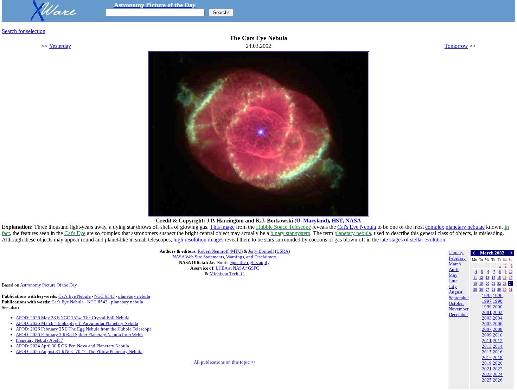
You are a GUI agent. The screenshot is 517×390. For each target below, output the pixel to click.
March (455, 263)
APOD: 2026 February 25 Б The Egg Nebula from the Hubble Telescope (84, 329)
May (453, 275)
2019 (487, 363)
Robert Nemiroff (213, 251)
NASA (353, 221)
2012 (498, 340)
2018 (498, 357)
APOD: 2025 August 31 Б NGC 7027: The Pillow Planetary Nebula (79, 351)
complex (434, 227)
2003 (487, 318)
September (459, 297)
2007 (487, 329)
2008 (498, 329)
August (455, 292)
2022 (498, 368)
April (454, 269)
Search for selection (23, 31)
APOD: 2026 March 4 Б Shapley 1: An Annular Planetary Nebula (77, 323)
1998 (498, 301)
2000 (498, 306)
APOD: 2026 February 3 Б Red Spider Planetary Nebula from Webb (79, 334)
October (456, 303)
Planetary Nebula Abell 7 (39, 340)
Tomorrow (456, 46)
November (458, 309)
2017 (487, 357)
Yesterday (60, 46)
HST (337, 221)
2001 (487, 312)
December (458, 314)
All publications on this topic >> (225, 362)
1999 (487, 306)
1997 (487, 301)
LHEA (221, 268)
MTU (236, 251)
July (453, 286)
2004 (498, 318)
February (457, 258)
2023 (487, 374)
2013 (487, 346)
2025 (487, 380)
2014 (498, 346)
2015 (487, 351)
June (453, 280)
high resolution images (198, 240)
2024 (498, 374)
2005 (487, 323)
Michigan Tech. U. (227, 273)
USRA (282, 251)
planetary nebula (134, 296)
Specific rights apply (249, 262)
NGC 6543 (104, 296)
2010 (498, 335)
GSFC (253, 268)
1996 (498, 295)
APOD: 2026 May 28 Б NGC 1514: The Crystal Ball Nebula (72, 317)
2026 (498, 380)
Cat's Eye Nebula (356, 227)
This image (222, 227)
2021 (487, 368)
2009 (487, 335)
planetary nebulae (465, 227)
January (456, 252)
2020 (498, 363)
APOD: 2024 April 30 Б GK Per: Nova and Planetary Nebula (72, 345)
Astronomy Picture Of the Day (48, 285)
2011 (487, 340)
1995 (487, 295)
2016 (498, 351)
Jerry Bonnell (261, 251)
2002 (498, 312)
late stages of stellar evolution (412, 240)
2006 (498, 323)
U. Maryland (311, 221)
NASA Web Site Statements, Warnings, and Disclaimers (224, 256)
